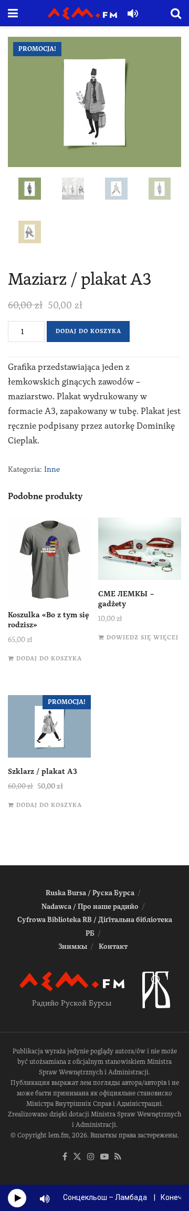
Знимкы (72, 946)
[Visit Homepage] (82, 13)
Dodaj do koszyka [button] (49, 658)
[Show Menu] (13, 13)
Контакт (113, 946)
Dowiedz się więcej (142, 637)
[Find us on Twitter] (77, 1157)
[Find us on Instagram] (90, 1157)
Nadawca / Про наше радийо (90, 906)
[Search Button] (176, 13)
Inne (52, 469)
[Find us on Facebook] (64, 1157)
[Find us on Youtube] (104, 1157)
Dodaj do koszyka (88, 331)
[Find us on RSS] (117, 1157)
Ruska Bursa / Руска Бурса (90, 893)
